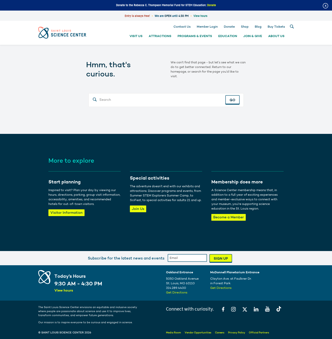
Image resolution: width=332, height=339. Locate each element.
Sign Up (221, 258)
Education (227, 36)
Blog (258, 27)
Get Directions (176, 292)
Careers (219, 332)
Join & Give (252, 36)
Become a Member (228, 217)
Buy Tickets (276, 27)
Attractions (160, 36)
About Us (276, 36)
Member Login (207, 27)
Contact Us (182, 27)
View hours (200, 15)
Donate (211, 5)
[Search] (292, 26)
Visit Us (136, 36)
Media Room (173, 332)
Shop (245, 27)
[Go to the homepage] (62, 32)
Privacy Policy (236, 332)
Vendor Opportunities (198, 332)
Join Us (138, 208)
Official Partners (259, 332)
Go (232, 100)
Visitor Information (66, 212)
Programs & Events (195, 36)
